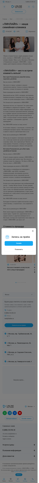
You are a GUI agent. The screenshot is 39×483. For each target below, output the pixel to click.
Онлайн (18, 243)
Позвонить (19, 249)
